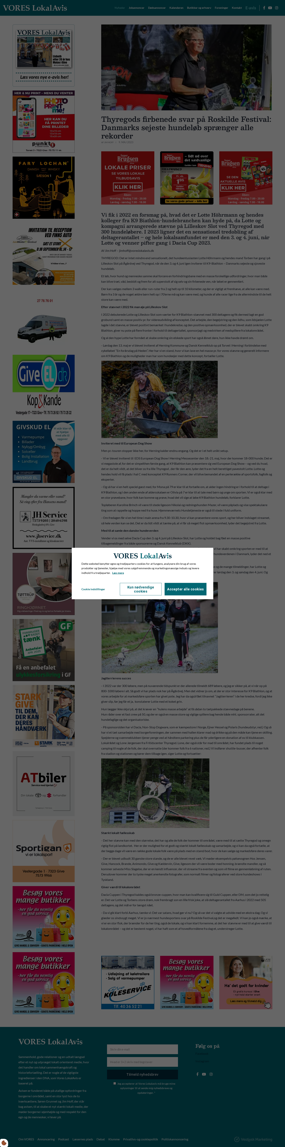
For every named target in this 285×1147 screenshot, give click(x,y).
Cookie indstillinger (93, 589)
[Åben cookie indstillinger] (4, 1143)
